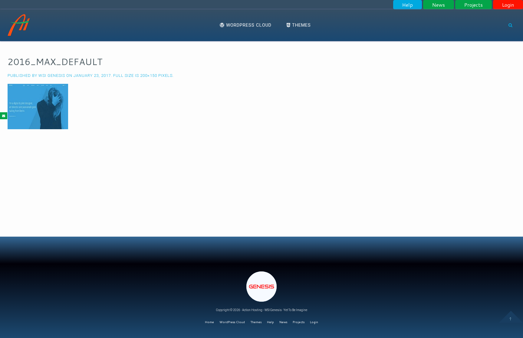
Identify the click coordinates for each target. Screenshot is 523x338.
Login (508, 4)
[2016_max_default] (38, 106)
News (438, 4)
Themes (301, 25)
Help (407, 4)
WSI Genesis (51, 75)
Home (209, 322)
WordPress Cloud (248, 25)
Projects (473, 4)
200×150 (148, 75)
